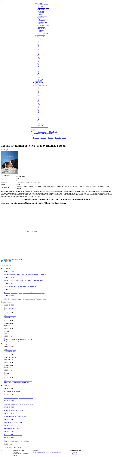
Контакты (43, 138)
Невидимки (7, 325)
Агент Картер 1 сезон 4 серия (13, 422)
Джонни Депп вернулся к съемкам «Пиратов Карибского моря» (23, 280)
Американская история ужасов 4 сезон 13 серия (18, 398)
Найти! (34, 130)
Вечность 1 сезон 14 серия (12, 428)
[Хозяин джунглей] (10, 350)
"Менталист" (42, 132)
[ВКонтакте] (33, 136)
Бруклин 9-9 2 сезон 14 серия (13, 435)
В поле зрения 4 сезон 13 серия (13, 410)
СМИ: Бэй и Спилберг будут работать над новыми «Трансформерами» (25, 299)
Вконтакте (75, 452)
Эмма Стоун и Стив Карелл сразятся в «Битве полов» (20, 286)
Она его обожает (9, 317)
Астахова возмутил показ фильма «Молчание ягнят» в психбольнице (25, 274)
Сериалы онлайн (40, 35)
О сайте (50, 138)
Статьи (37, 84)
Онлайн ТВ (38, 81)
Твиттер (74, 454)
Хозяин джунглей (9, 310)
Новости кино (39, 82)
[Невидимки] (8, 365)
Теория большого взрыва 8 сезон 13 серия (16, 441)
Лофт (5, 333)
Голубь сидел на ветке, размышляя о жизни (17, 341)
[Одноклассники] (36, 136)
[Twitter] (34, 136)
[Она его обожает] (10, 357)
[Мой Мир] (10, 261)
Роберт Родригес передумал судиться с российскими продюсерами (24, 293)
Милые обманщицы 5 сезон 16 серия (15, 416)
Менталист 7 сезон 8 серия (12, 391)
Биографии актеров (41, 85)
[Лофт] (6, 373)
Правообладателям (60, 138)
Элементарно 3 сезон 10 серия (13, 447)
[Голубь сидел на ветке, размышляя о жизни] (18, 381)
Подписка (36, 138)
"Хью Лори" (53, 132)
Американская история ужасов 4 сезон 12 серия (18, 404)
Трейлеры (25, 453)
